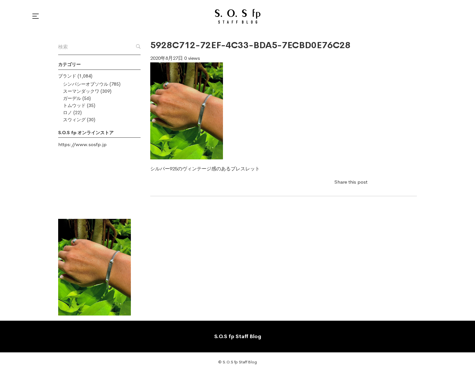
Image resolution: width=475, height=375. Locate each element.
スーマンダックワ (81, 91)
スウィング (74, 120)
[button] (36, 16)
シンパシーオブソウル (85, 84)
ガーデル (72, 98)
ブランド (67, 76)
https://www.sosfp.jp (82, 144)
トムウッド (74, 105)
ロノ (67, 112)
